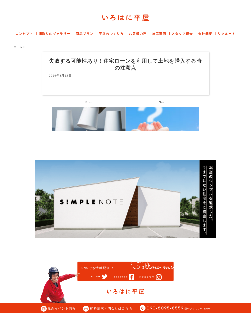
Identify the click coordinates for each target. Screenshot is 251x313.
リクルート (227, 33)
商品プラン (85, 33)
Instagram (147, 277)
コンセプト (24, 33)
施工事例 (159, 33)
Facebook (120, 277)
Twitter (95, 277)
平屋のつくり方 (111, 33)
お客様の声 (138, 33)
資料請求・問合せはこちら (111, 308)
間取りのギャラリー (55, 33)
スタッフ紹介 (182, 33)
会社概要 (205, 33)
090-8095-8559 (178, 308)
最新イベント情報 (62, 308)
